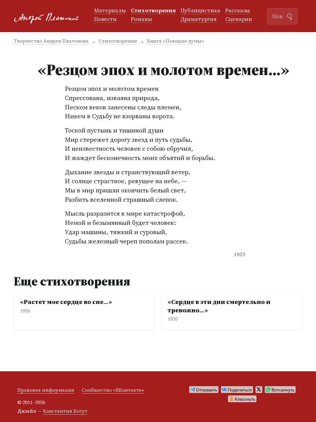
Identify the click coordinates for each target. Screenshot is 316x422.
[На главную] (49, 16)
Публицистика (200, 10)
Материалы (110, 10)
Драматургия (199, 19)
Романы (141, 19)
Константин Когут (65, 410)
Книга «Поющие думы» (175, 40)
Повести (105, 19)
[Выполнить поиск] (289, 15)
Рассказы (237, 10)
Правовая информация (45, 389)
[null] (203, 389)
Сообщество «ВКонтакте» (113, 389)
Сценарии (238, 19)
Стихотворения (153, 10)
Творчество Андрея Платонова (51, 40)
